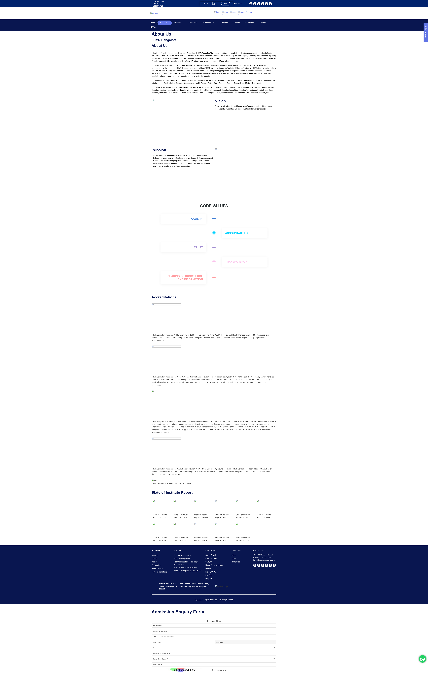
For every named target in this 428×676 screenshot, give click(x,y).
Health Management (182, 558)
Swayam (208, 562)
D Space (208, 579)
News (263, 23)
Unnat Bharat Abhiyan (214, 565)
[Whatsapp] (270, 3)
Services (238, 4)
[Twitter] (254, 3)
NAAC (153, 27)
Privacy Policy (157, 569)
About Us (163, 23)
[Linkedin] (262, 3)
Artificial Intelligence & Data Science (188, 571)
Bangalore (236, 562)
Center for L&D (209, 23)
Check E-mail (210, 555)
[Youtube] (258, 3)
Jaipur (234, 555)
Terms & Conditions (159, 572)
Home (152, 23)
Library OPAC (210, 572)
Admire (237, 23)
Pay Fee (208, 575)
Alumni (225, 23)
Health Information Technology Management (186, 563)
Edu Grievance (211, 558)
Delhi (234, 558)
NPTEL (208, 569)
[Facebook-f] (250, 3)
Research (193, 23)
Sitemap (229, 600)
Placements (249, 23)
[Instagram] (266, 3)
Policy (154, 562)
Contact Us (156, 565)
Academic (178, 23)
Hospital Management (182, 555)
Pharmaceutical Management (185, 567)
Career (154, 558)
